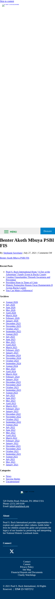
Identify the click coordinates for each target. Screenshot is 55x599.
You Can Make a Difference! (19, 290)
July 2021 (10, 459)
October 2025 (12, 329)
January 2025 (12, 353)
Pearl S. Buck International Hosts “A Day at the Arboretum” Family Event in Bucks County (28, 273)
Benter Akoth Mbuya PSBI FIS (14, 258)
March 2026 (11, 315)
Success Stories (13, 479)
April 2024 (11, 371)
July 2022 (10, 427)
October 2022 (12, 419)
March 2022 (11, 438)
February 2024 (13, 377)
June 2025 (10, 339)
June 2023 (10, 398)
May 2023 (10, 400)
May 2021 (10, 462)
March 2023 (11, 406)
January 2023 (12, 411)
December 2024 (13, 355)
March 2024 (11, 374)
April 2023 (11, 403)
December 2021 (13, 446)
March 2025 (11, 347)
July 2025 (10, 337)
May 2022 (10, 432)
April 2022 (11, 435)
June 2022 (10, 430)
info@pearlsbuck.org (19, 506)
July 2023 (10, 395)
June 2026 (10, 307)
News (8, 476)
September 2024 (13, 363)
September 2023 (13, 390)
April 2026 (11, 313)
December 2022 (13, 414)
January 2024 (12, 379)
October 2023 (12, 387)
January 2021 (12, 464)
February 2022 (13, 440)
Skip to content (7, 1)
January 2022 (12, 443)
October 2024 (12, 361)
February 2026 (13, 318)
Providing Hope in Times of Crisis (22, 282)
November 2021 (13, 448)
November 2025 (13, 326)
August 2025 (12, 334)
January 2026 (12, 321)
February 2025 (13, 350)
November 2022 (13, 416)
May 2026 (10, 310)
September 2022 (13, 422)
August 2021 (12, 456)
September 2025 (13, 331)
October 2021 (12, 451)
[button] (6, 551)
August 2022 (12, 424)
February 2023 (13, 408)
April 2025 (11, 345)
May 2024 (10, 369)
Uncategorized (12, 481)
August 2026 (12, 302)
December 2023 (13, 382)
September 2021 (13, 454)
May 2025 (10, 342)
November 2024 (13, 358)
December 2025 (13, 323)
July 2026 (10, 305)
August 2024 (12, 366)
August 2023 (12, 392)
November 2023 (13, 384)
